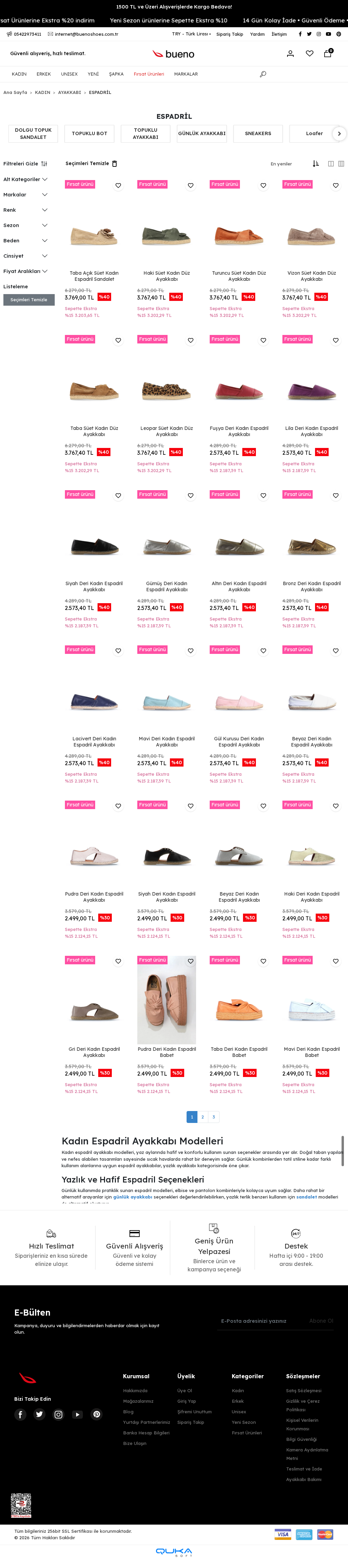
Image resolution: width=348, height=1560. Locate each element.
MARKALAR (186, 74)
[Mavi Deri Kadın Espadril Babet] (311, 1000)
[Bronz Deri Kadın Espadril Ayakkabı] (311, 534)
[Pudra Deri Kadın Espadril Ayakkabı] (94, 845)
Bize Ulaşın (134, 1443)
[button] (327, 54)
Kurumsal (136, 1376)
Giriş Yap (186, 1401)
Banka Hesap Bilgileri (146, 1432)
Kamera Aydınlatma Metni (307, 1454)
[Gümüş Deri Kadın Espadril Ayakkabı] (166, 534)
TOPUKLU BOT (33, 133)
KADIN (19, 74)
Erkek (238, 1401)
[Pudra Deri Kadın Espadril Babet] (166, 1000)
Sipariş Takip (229, 34)
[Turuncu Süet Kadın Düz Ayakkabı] (239, 224)
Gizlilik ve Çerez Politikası (303, 1405)
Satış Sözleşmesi (303, 1390)
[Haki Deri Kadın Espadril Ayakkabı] (311, 845)
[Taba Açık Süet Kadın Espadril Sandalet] (94, 224)
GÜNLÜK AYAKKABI (146, 133)
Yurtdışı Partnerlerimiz (146, 1422)
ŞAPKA (116, 74)
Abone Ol (321, 1320)
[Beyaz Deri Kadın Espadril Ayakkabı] (311, 689)
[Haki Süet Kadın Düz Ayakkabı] (166, 224)
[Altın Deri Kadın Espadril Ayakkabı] (239, 534)
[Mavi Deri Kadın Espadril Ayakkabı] (166, 689)
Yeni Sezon (244, 1422)
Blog (128, 1411)
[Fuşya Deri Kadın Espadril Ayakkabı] (239, 379)
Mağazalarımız (138, 1401)
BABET (314, 133)
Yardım (257, 34)
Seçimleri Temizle (29, 299)
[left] (8, 133)
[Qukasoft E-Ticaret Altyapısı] (174, 1552)
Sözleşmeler (303, 1376)
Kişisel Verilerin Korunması (302, 1424)
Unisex (239, 1411)
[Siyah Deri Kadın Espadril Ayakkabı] (94, 534)
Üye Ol (184, 1390)
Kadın (238, 1390)
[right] (339, 133)
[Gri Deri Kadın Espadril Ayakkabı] (94, 1000)
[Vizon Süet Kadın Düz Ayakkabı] (311, 224)
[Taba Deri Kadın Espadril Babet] (239, 1000)
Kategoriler (248, 1376)
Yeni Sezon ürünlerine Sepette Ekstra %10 (149, 20)
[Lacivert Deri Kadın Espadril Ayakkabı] (94, 689)
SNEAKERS (202, 133)
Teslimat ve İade (304, 1468)
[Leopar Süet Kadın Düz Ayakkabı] (166, 379)
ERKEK (44, 74)
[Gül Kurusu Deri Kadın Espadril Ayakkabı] (239, 689)
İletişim (279, 34)
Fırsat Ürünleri (149, 74)
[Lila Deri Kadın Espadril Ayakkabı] (311, 379)
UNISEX (69, 74)
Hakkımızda (135, 1390)
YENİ (93, 74)
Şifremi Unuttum (194, 1411)
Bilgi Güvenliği (301, 1439)
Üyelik (186, 1376)
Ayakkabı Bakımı (303, 1479)
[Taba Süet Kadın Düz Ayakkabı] (94, 379)
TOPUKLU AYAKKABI (89, 133)
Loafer (258, 133)
